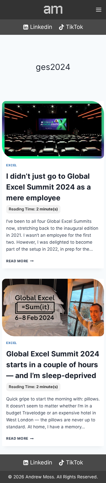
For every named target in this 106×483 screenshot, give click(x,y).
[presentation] (53, 130)
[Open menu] (98, 9)
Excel (11, 165)
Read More (20, 261)
